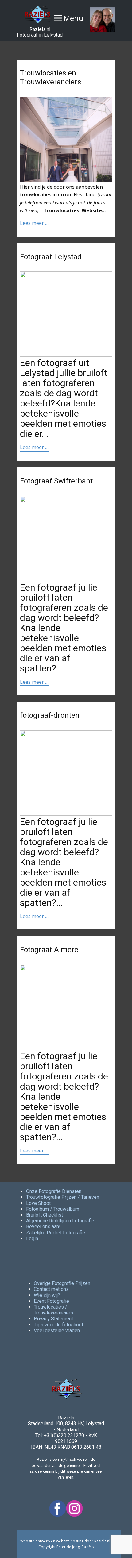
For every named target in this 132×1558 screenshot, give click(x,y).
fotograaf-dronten (50, 715)
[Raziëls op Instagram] (74, 1508)
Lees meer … (34, 223)
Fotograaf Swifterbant (56, 481)
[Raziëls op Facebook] (57, 1508)
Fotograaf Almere (49, 949)
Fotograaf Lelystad (51, 256)
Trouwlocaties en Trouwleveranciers (50, 77)
